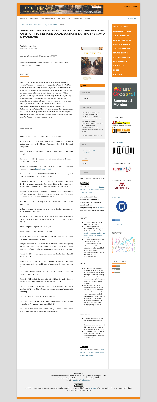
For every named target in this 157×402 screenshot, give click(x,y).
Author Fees (118, 66)
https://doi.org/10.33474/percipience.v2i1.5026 (40, 56)
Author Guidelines (121, 36)
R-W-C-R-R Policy (120, 61)
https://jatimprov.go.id (43, 169)
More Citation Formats (91, 135)
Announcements (48, 18)
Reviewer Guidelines (122, 40)
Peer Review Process (122, 32)
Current (23, 18)
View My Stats (117, 224)
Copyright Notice (120, 53)
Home (22, 25)
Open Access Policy (121, 57)
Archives (34, 18)
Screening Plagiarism (122, 49)
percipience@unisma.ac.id (80, 380)
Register (127, 6)
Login (135, 6)
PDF (84, 86)
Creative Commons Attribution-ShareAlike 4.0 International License (92, 189)
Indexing (117, 70)
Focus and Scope (120, 27)
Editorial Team (64, 18)
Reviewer (78, 18)
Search (132, 18)
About (88, 18)
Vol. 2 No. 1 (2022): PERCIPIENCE (45, 25)
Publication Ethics (121, 44)
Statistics (117, 74)
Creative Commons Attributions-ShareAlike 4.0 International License (94, 235)
